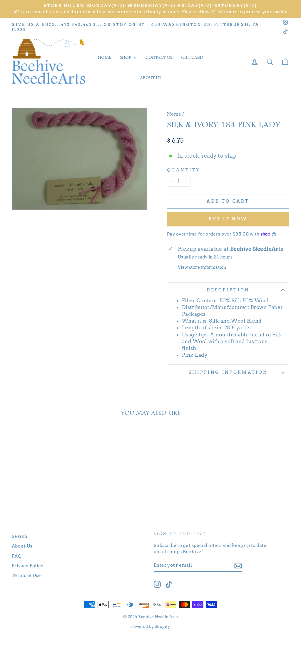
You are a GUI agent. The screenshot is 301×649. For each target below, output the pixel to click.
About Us (22, 546)
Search (20, 536)
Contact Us (159, 57)
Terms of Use (26, 575)
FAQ (16, 556)
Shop (126, 57)
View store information (202, 267)
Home (104, 57)
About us (150, 77)
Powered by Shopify (150, 626)
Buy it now (228, 218)
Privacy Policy (28, 565)
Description (228, 290)
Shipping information (228, 372)
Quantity (183, 170)
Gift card (192, 57)
